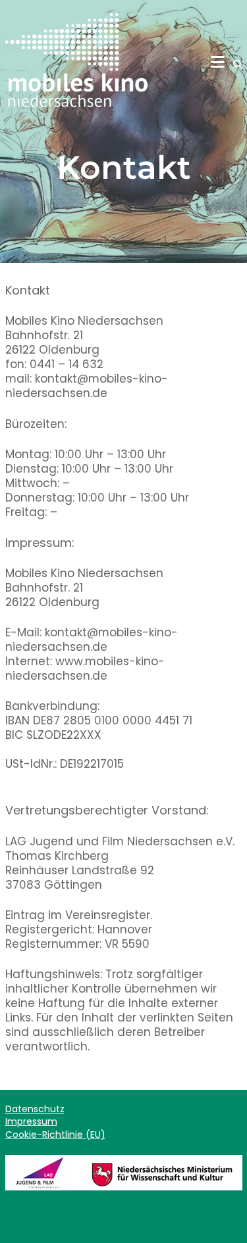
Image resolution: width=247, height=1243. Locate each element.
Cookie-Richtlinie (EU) (55, 1134)
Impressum (31, 1121)
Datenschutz (35, 1108)
